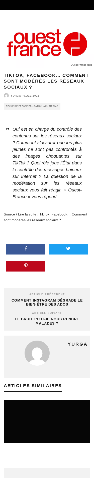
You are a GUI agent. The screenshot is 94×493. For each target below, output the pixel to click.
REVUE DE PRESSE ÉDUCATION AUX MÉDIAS (32, 106)
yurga (16, 95)
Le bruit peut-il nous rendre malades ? (47, 321)
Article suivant (47, 313)
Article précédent (47, 294)
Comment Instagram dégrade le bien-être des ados (47, 302)
